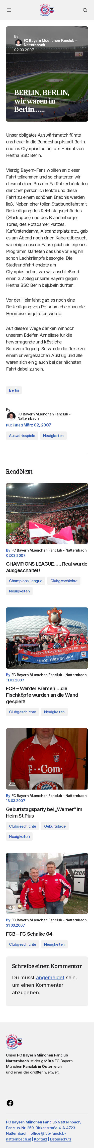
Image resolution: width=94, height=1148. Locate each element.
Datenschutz (60, 1139)
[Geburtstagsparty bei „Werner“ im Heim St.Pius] (47, 758)
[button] (9, 10)
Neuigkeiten (53, 435)
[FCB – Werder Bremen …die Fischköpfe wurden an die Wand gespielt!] (47, 638)
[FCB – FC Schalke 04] (47, 883)
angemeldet (50, 978)
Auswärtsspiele (22, 435)
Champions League (25, 580)
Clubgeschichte (63, 580)
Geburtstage (55, 826)
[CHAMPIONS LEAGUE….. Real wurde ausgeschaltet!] (47, 513)
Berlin (14, 390)
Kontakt (40, 1139)
